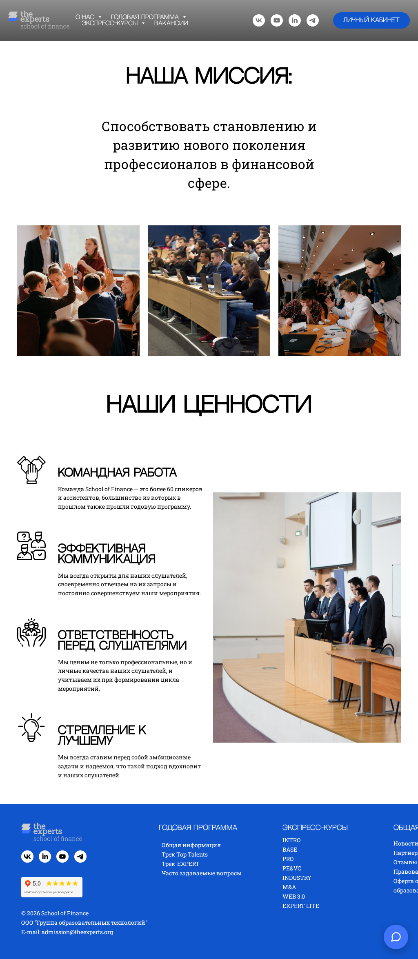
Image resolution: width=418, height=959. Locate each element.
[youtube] (277, 20)
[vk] (259, 20)
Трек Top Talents (185, 904)
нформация (204, 895)
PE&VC (291, 918)
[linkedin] (295, 20)
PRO (287, 908)
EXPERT (188, 913)
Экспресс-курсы (111, 23)
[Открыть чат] (396, 937)
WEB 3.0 (293, 946)
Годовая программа (146, 17)
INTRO (291, 890)
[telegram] (313, 20)
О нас (86, 17)
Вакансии (171, 23)
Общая (172, 895)
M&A (289, 937)
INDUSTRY (296, 927)
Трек (168, 913)
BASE (289, 899)
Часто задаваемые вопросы (202, 923)
